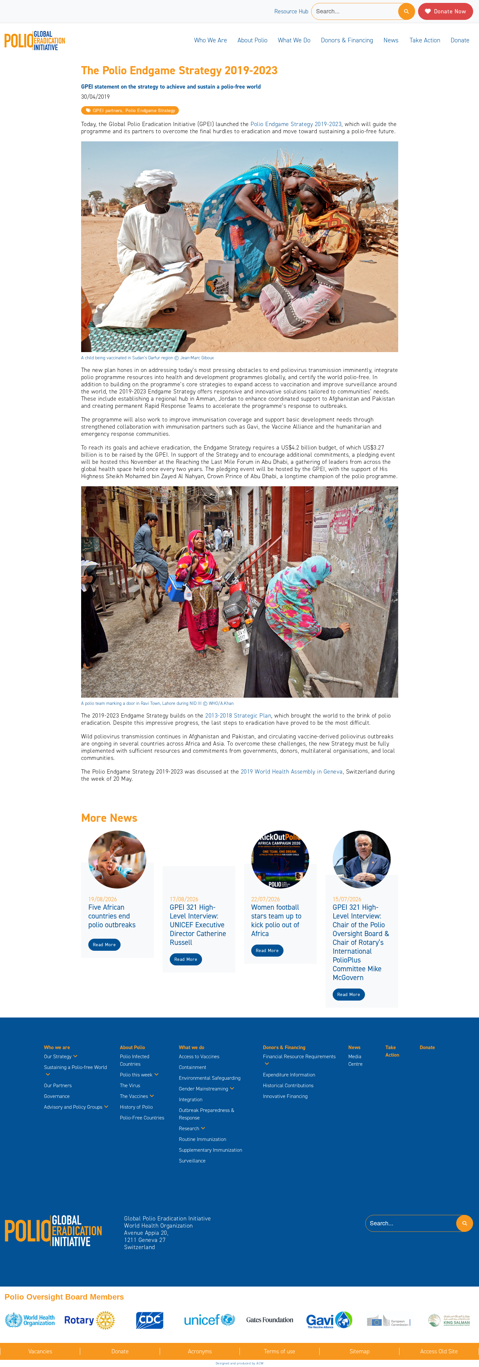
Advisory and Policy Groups (73, 1107)
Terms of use (279, 1351)
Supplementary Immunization (210, 1149)
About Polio (253, 40)
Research (189, 1128)
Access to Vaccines (200, 1056)
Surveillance (192, 1160)
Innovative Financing (285, 1096)
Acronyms (200, 1351)
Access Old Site (439, 1351)
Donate (460, 40)
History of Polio (136, 1107)
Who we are (210, 40)
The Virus (130, 1085)
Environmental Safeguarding (209, 1078)
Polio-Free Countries (142, 1117)
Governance (57, 1096)
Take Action (425, 40)
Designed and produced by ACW (240, 1363)
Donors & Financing (347, 40)
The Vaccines (134, 1096)
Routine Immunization (202, 1139)
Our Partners (58, 1085)
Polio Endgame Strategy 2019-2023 (296, 124)
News (391, 40)
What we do (294, 40)
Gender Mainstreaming (203, 1088)
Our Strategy (57, 1056)
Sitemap (360, 1351)
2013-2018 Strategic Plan (238, 715)
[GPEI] (53, 1230)
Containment (192, 1067)
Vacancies (40, 1351)
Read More (104, 945)
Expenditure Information (289, 1074)
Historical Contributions (288, 1085)
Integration (190, 1099)
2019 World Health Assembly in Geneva (292, 772)
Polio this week (136, 1074)
